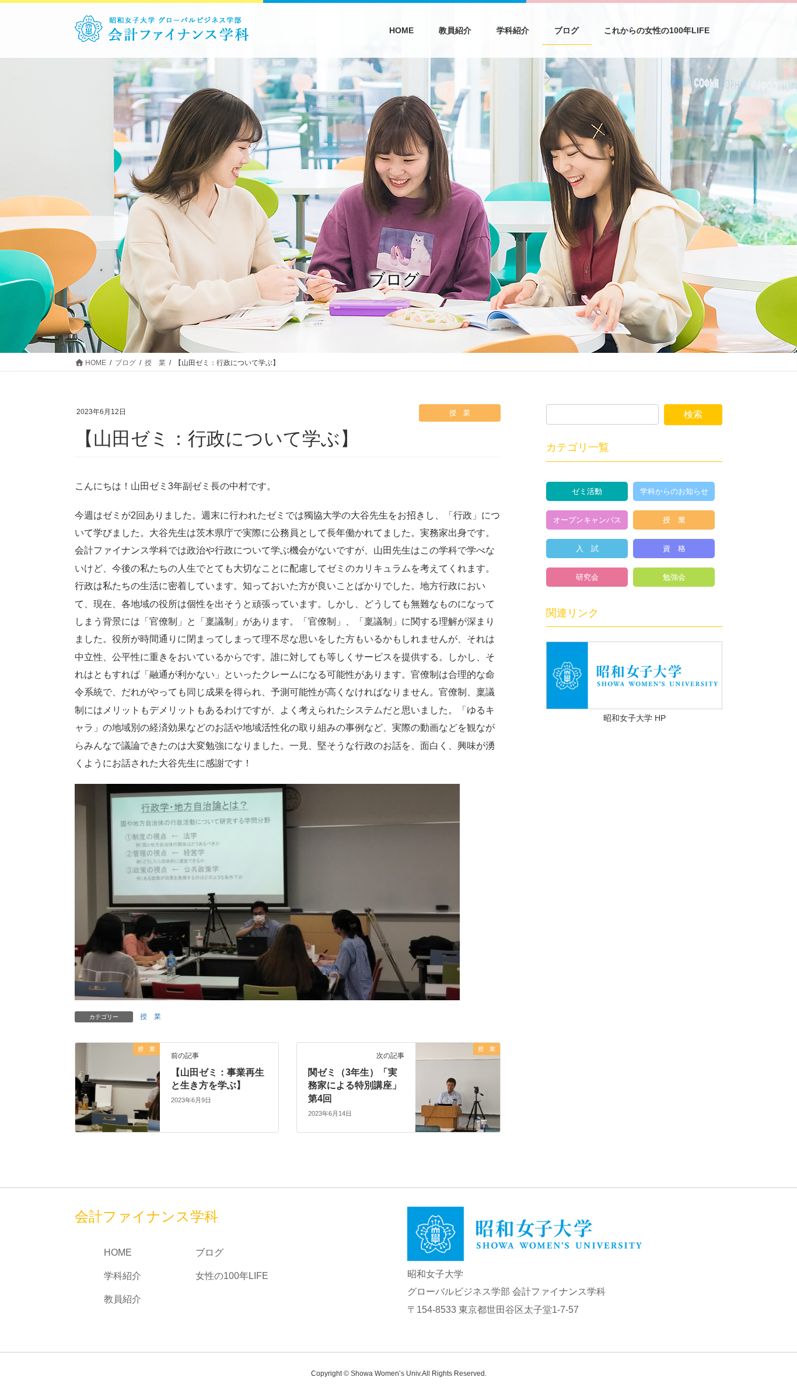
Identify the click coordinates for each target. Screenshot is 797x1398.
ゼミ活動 (587, 491)
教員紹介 (122, 1299)
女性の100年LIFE (231, 1276)
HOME (118, 1252)
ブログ (209, 1252)
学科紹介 (122, 1276)
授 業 (459, 413)
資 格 (674, 548)
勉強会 (674, 577)
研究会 (587, 577)
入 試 (587, 548)
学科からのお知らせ (674, 491)
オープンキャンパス (587, 520)
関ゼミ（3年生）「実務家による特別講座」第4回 (354, 1085)
